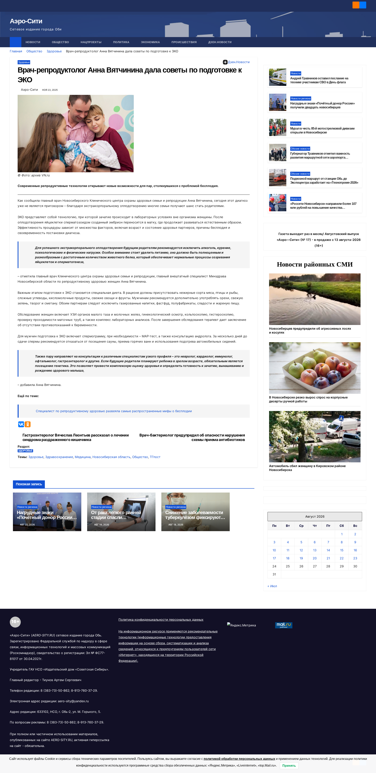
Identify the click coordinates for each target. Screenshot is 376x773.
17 (274, 558)
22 (342, 558)
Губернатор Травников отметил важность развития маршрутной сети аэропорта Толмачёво (320, 157)
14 (328, 550)
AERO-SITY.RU (61, 740)
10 (274, 550)
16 (355, 550)
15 (341, 550)
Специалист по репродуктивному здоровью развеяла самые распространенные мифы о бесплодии (114, 411)
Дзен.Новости (220, 42)
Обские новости (300, 148)
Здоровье (54, 51)
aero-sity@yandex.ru (73, 701)
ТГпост (155, 457)
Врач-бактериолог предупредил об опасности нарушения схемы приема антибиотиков (192, 437)
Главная (16, 51)
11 (288, 550)
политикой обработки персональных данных (239, 758)
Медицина (83, 457)
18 (287, 558)
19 (301, 558)
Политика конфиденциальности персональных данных (160, 619)
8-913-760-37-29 (84, 690)
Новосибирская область (111, 457)
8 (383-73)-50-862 (55, 690)
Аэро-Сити (26, 21)
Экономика (151, 42)
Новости (33, 42)
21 (328, 558)
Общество (61, 42)
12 (301, 550)
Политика (121, 42)
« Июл (272, 586)
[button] (363, 42)
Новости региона (27, 506)
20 (315, 558)
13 (314, 550)
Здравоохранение (59, 457)
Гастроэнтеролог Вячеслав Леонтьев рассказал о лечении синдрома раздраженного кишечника (76, 437)
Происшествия (185, 42)
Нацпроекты (91, 42)
